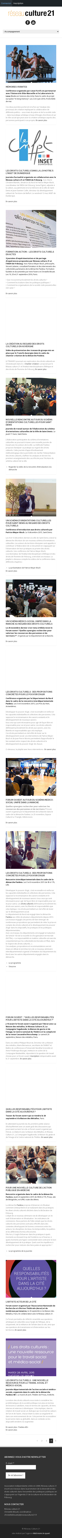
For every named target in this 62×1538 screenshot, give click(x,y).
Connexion (6, 3)
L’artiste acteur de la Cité (21, 1302)
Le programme (15, 963)
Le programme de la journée (20, 1251)
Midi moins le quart (41, 1533)
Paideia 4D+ (23, 1427)
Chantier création (32, 364)
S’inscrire (12, 966)
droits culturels (27, 904)
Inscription (34, 1056)
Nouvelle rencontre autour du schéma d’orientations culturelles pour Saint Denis (29, 422)
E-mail (10, 1463)
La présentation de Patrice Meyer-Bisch (25, 568)
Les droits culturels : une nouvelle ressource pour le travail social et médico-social (27, 1383)
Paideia (9, 917)
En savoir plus (41, 120)
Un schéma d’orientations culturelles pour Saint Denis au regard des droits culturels (28, 523)
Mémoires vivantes (16, 87)
